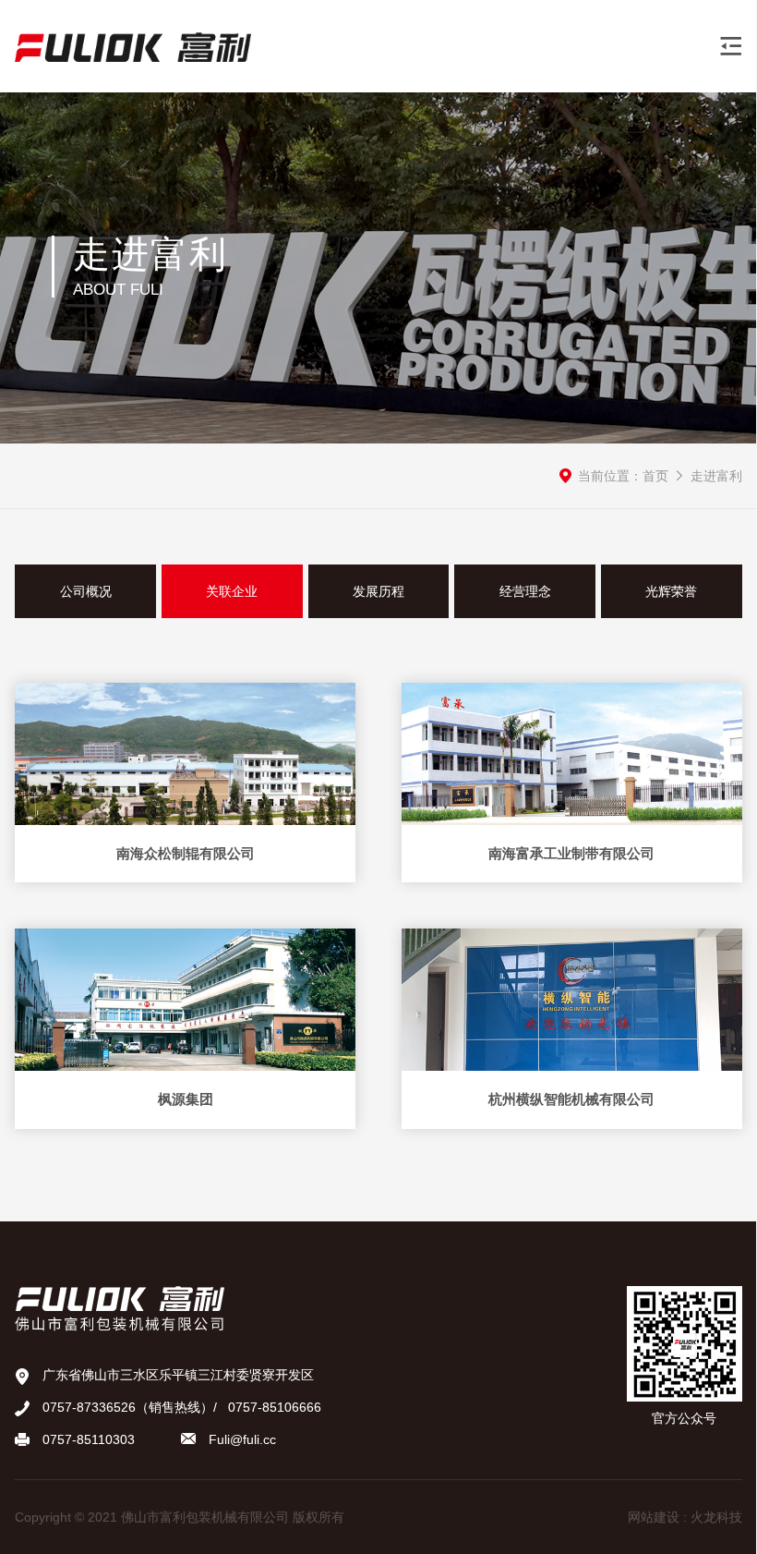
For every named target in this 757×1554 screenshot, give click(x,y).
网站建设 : (659, 1517)
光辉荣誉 (671, 591)
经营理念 (525, 591)
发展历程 (378, 591)
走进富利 (716, 475)
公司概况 (86, 591)
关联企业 (232, 591)
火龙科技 (716, 1517)
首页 (655, 475)
